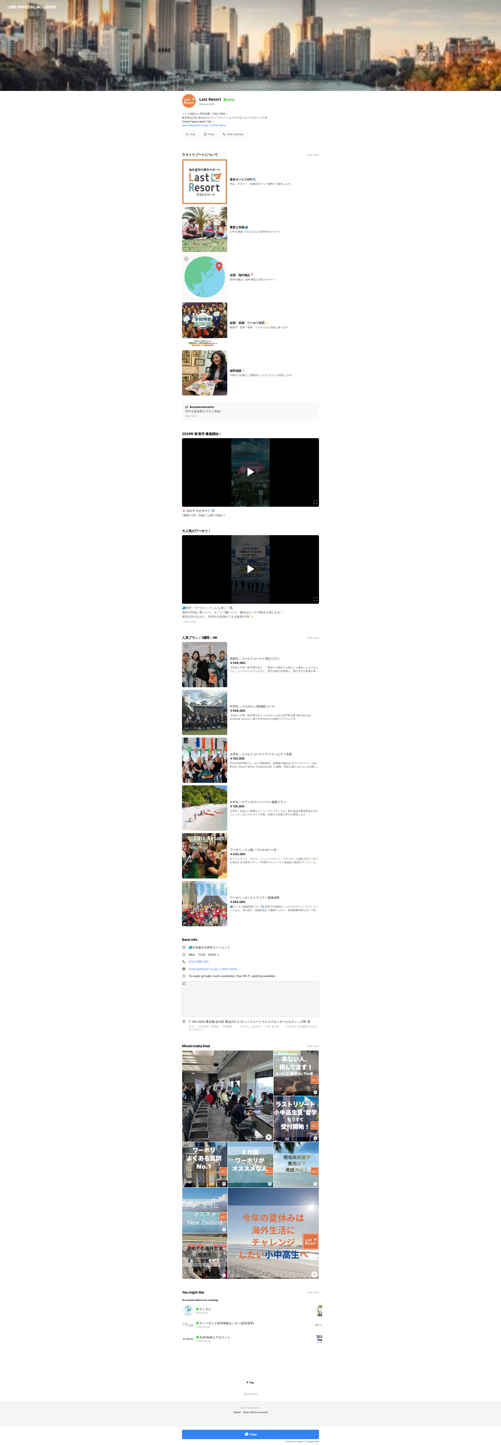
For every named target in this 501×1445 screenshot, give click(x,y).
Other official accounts (255, 1412)
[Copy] (308, 1022)
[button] (208, 134)
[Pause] (250, 472)
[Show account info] (229, 100)
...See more (189, 621)
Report (237, 1412)
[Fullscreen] (315, 502)
